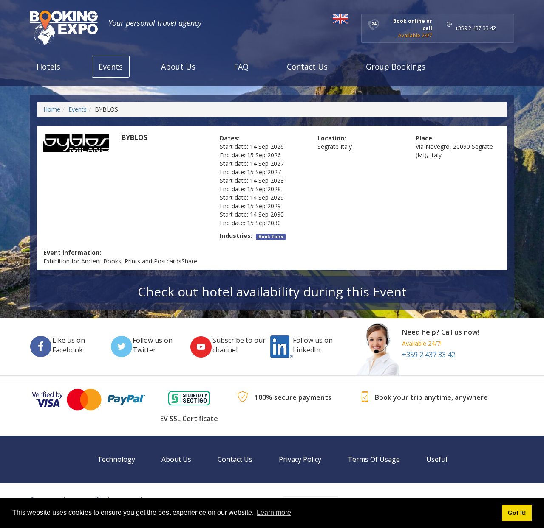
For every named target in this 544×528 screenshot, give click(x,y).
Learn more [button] (274, 512)
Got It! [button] (517, 512)
